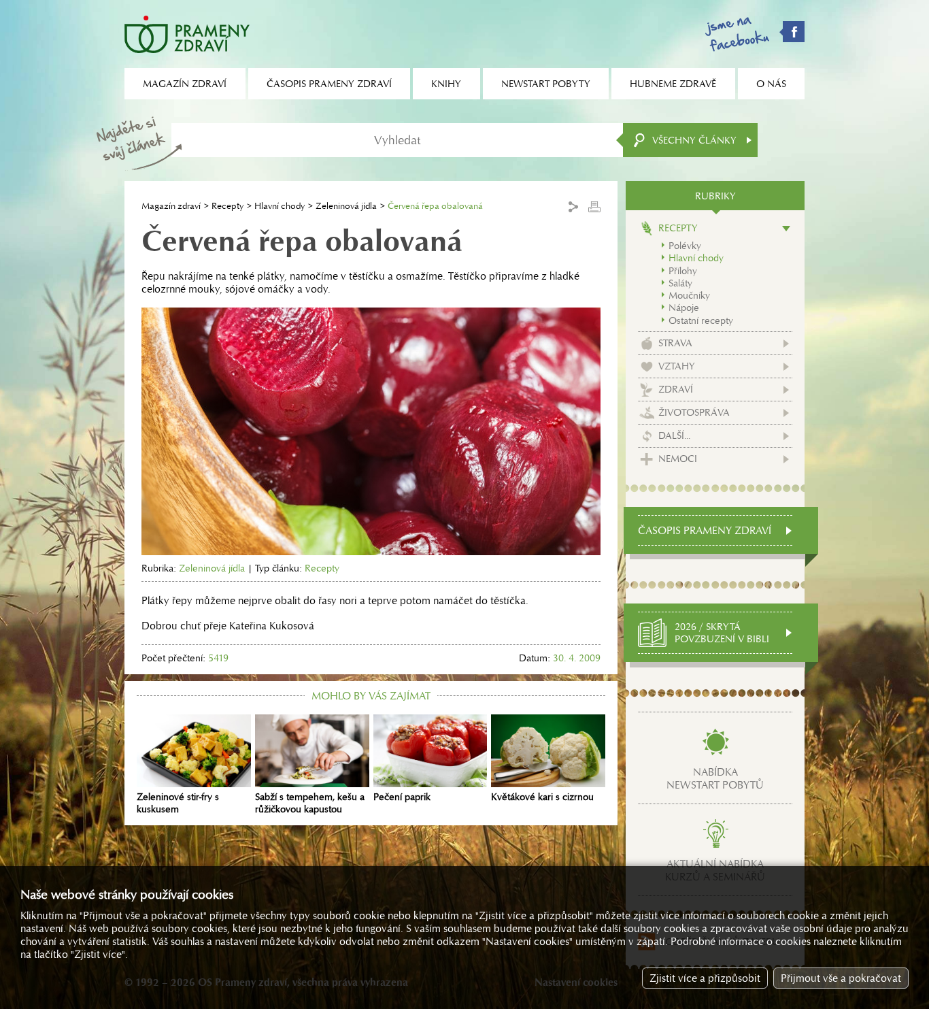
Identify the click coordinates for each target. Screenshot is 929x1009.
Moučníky (689, 295)
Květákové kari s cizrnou (542, 797)
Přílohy (683, 271)
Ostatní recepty (701, 320)
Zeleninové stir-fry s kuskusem (178, 803)
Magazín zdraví (171, 206)
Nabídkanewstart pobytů (715, 778)
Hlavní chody (279, 206)
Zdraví (675, 389)
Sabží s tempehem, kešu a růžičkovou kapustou (310, 803)
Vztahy (676, 366)
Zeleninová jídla (346, 206)
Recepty (227, 206)
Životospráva (694, 412)
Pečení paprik (401, 797)
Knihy (446, 84)
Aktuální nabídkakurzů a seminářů (715, 870)
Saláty (680, 283)
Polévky (685, 245)
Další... (674, 435)
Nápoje (684, 307)
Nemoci (677, 458)
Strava (675, 343)
